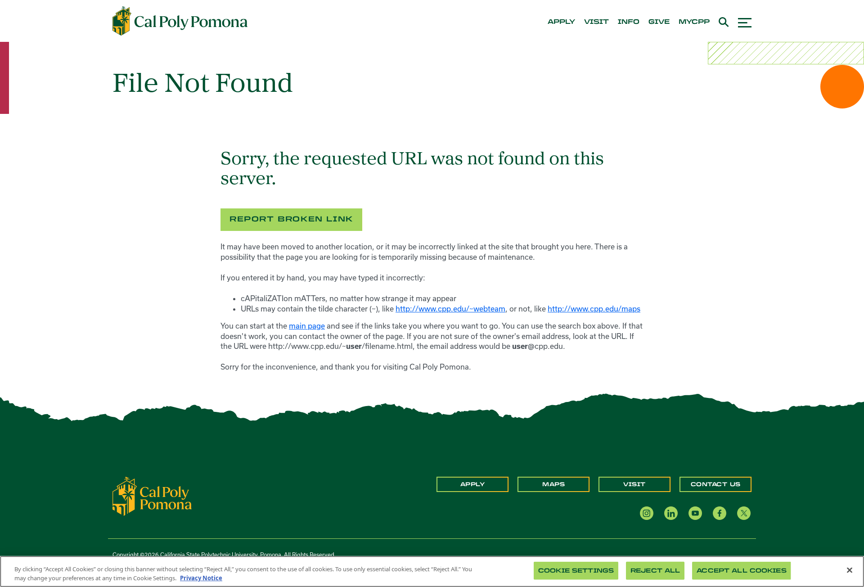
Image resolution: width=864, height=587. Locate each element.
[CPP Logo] (152, 496)
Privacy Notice (201, 577)
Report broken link (291, 219)
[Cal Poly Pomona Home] (180, 21)
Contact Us (716, 484)
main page (307, 325)
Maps (553, 484)
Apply (472, 484)
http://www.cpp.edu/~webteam (450, 308)
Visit (634, 484)
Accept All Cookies (741, 570)
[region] (432, 571)
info (628, 22)
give (659, 22)
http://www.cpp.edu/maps (594, 308)
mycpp (694, 22)
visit (596, 22)
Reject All (655, 570)
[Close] (850, 570)
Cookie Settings (576, 570)
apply (561, 22)
